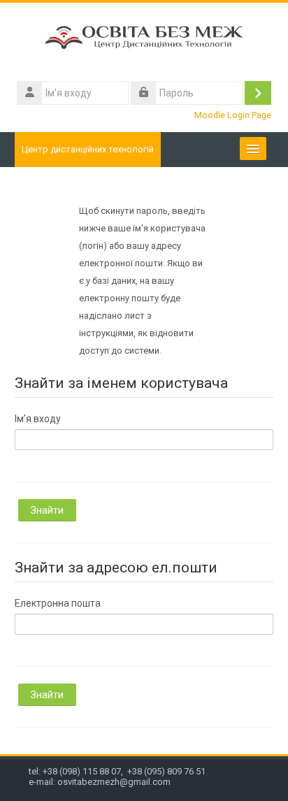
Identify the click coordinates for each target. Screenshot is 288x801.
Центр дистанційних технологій (88, 149)
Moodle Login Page (232, 115)
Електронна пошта (58, 603)
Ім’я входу (38, 418)
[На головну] (144, 40)
